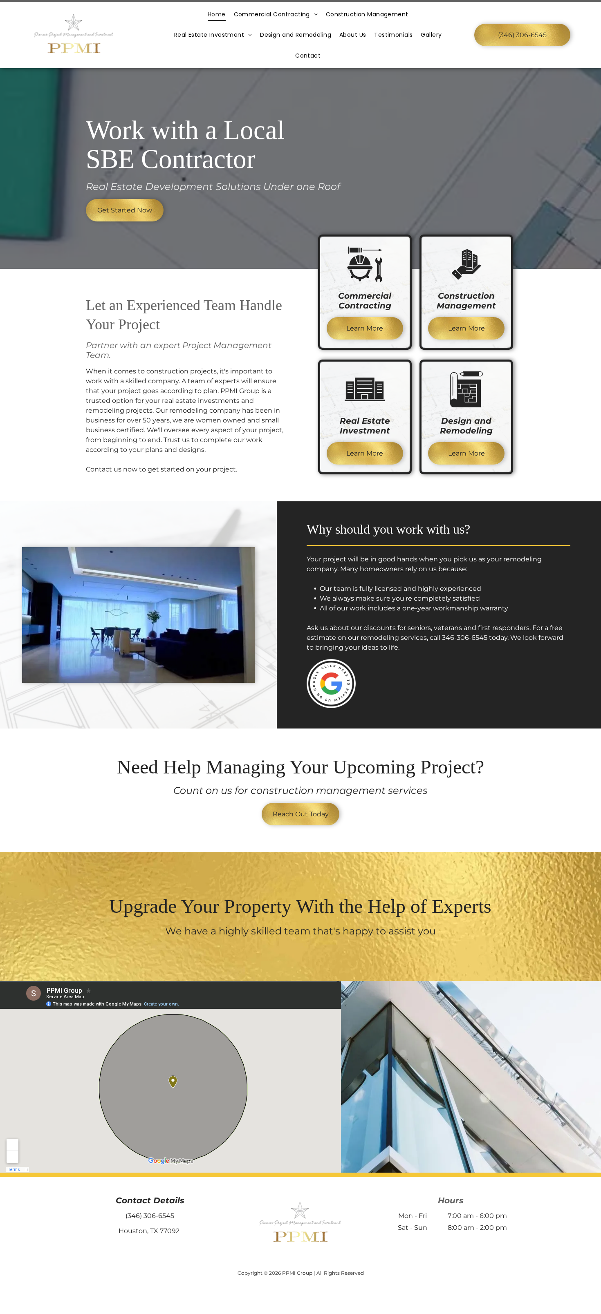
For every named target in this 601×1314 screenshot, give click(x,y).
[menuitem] (217, 14)
